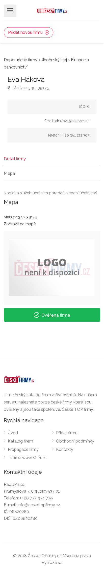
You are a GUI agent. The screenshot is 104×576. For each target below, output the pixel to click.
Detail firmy (15, 158)
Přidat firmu (66, 432)
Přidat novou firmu (26, 32)
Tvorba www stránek (27, 457)
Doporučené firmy (20, 59)
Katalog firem (20, 441)
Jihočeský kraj (54, 59)
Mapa (9, 173)
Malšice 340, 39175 (30, 87)
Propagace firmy (23, 449)
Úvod (13, 432)
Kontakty (64, 449)
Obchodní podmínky (75, 441)
